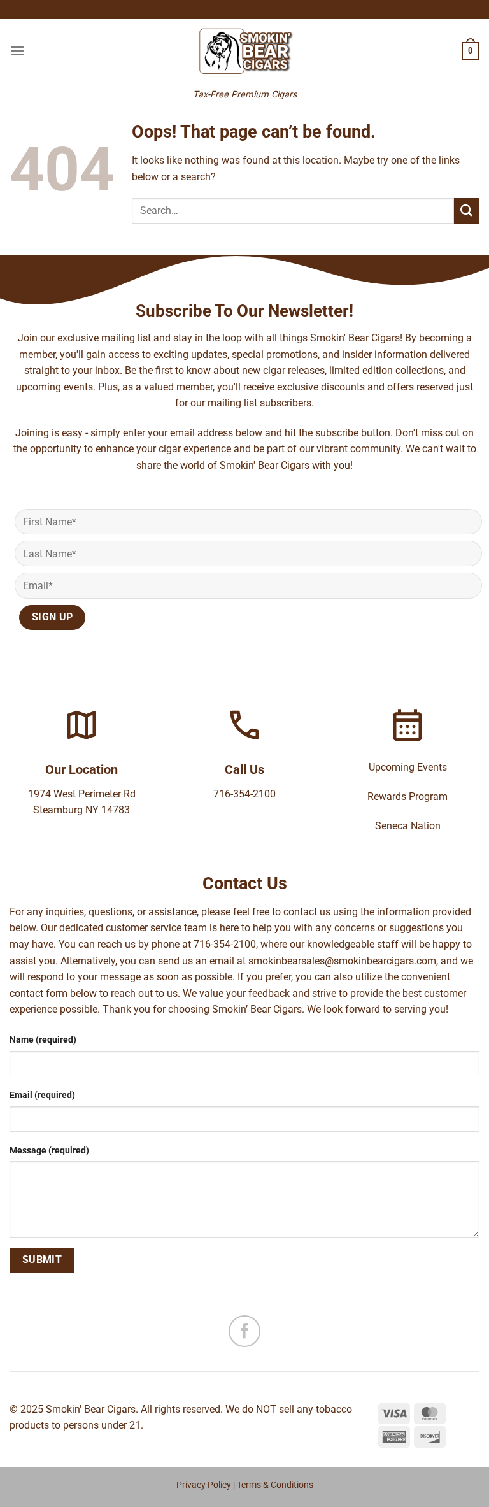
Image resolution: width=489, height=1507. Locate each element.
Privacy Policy (203, 1485)
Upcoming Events (408, 767)
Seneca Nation (408, 826)
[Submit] (466, 210)
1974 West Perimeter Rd (82, 794)
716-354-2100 (244, 794)
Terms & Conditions (275, 1485)
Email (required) (42, 1095)
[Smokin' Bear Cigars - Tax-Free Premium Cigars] (245, 51)
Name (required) (43, 1039)
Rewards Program (407, 796)
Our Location (81, 769)
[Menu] (17, 50)
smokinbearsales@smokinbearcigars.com (342, 961)
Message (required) (49, 1150)
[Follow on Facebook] (244, 1331)
